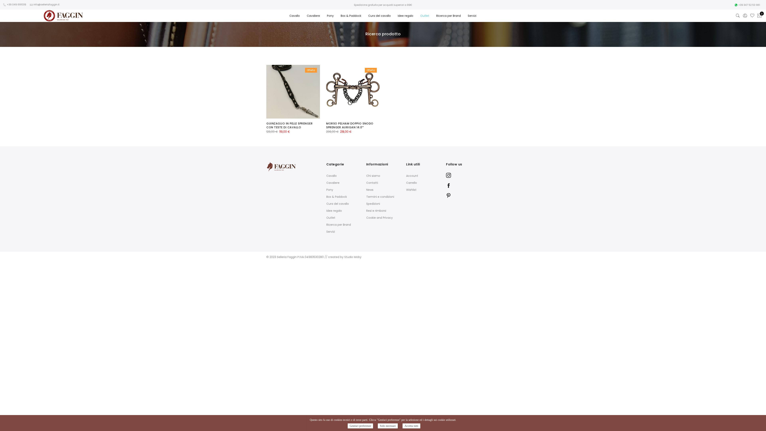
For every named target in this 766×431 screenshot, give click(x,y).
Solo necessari (388, 425)
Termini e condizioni (380, 197)
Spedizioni (373, 204)
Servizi (472, 16)
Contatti (372, 183)
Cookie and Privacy (379, 218)
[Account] (745, 16)
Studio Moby (352, 257)
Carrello (411, 183)
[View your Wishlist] (752, 16)
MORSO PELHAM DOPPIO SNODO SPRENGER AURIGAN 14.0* (349, 125)
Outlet (424, 16)
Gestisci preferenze (360, 425)
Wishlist (411, 190)
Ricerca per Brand (448, 16)
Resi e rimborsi (376, 211)
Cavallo (294, 16)
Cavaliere (313, 16)
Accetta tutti (411, 425)
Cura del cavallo (379, 16)
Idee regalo (405, 16)
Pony (330, 16)
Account (412, 176)
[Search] (737, 16)
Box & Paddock (351, 16)
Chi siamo (373, 176)
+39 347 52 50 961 (749, 5)
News (369, 190)
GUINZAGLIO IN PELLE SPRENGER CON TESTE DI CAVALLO (289, 125)
